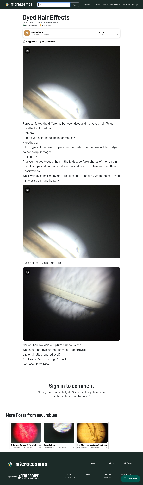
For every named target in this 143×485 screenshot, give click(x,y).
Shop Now (115, 4)
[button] (26, 435)
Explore (86, 4)
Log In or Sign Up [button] (130, 4)
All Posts (96, 4)
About (105, 4)
